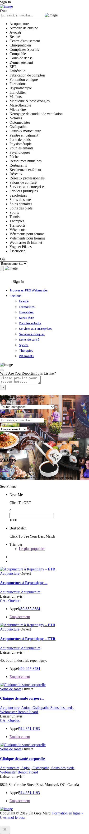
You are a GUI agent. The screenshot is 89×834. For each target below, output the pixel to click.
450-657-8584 (29, 609)
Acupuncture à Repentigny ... (23, 583)
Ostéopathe (41, 708)
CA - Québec (10, 601)
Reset (4, 470)
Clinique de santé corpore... (22, 698)
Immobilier (26, 312)
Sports (23, 345)
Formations (27, 307)
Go (2, 411)
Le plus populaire (32, 549)
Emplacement (19, 617)
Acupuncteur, (10, 592)
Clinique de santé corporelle (22, 759)
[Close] (2, 370)
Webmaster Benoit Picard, (19, 712)
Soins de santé (29, 339)
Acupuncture (9, 573)
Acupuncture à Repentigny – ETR (28, 639)
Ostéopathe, (42, 768)
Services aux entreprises (35, 328)
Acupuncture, (31, 592)
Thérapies (26, 350)
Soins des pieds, (62, 708)
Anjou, (27, 708)
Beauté (23, 301)
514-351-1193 (29, 729)
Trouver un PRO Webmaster (28, 290)
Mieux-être (26, 317)
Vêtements (26, 356)
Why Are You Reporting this (28, 373)
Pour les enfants (30, 323)
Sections (15, 296)
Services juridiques (32, 334)
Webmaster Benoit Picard (19, 772)
